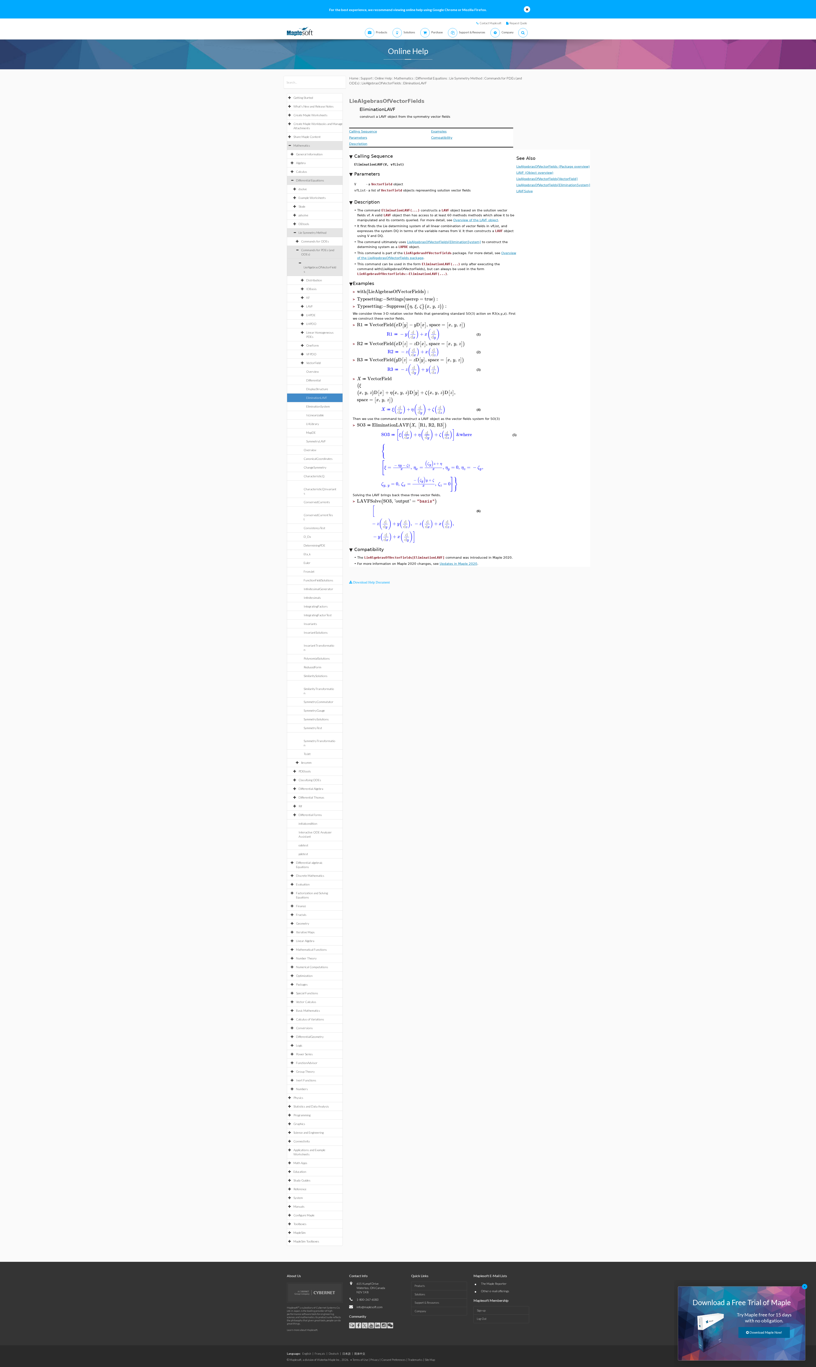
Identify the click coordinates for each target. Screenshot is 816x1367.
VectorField (313, 363)
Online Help (383, 78)
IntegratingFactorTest (318, 615)
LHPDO (311, 324)
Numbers (302, 1089)
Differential (313, 380)
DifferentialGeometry (310, 1036)
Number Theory (306, 958)
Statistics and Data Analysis (311, 1106)
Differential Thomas (311, 797)
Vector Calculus (306, 1002)
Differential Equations (310, 180)
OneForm (312, 345)
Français (320, 1353)
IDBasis (311, 289)
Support (367, 78)
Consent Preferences (393, 1359)
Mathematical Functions (311, 949)
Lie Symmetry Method (312, 232)
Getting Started (303, 97)
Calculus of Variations (310, 1019)
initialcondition (308, 823)
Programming (301, 1115)
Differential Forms (310, 815)
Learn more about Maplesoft (302, 1330)
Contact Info (358, 1276)
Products (420, 1286)
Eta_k (307, 554)
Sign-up (481, 1310)
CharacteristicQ (314, 476)
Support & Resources (427, 1302)
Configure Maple (303, 1215)
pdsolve (303, 215)
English (306, 1353)
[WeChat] (390, 1325)
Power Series (304, 1054)
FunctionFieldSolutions (318, 580)
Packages (302, 984)
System (298, 1198)
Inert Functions (306, 1080)
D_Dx (307, 536)
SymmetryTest (313, 728)
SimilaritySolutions (315, 676)
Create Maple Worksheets (310, 115)
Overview (312, 371)
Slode (302, 206)
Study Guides (301, 1180)
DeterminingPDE (314, 545)
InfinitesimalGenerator (318, 589)
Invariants (310, 624)
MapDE (311, 432)
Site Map (430, 1359)
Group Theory (305, 1071)
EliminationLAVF (316, 397)
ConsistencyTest (314, 528)
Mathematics (301, 145)
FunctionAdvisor (306, 1063)
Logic (299, 1045)
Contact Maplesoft (490, 23)
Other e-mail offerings (495, 1291)
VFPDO (311, 354)
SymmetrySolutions (316, 719)
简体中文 (359, 1353)
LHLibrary (312, 424)
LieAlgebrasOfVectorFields (381, 83)
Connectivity (301, 1141)
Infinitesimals (312, 597)
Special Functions (307, 993)
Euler (307, 563)
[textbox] (393, 292)
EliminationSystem (318, 406)
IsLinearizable (315, 415)
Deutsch (334, 1353)
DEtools (304, 224)
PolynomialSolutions (317, 658)
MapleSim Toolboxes (306, 1241)
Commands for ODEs (315, 241)
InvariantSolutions (316, 632)
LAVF (309, 306)
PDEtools (305, 771)
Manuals (299, 1206)
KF (308, 297)
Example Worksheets (312, 198)
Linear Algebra (305, 941)
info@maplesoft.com (369, 1307)
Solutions (420, 1294)
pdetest (303, 854)
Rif (300, 806)
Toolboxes (299, 1224)
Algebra (301, 163)
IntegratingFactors (316, 606)
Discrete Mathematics (310, 875)
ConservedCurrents (317, 502)
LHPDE (311, 315)
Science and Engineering (308, 1132)
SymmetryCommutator (318, 702)
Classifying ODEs (310, 780)
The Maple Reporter (494, 1283)
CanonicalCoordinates (318, 458)
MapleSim (299, 1232)
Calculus (301, 171)
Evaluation (303, 884)
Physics (298, 1097)
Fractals (301, 915)
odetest (303, 845)
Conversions (304, 1028)
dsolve (303, 189)
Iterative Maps (305, 932)
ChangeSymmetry (315, 467)
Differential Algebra (311, 788)
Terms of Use (360, 1359)
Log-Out (481, 1318)
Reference (299, 1189)
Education (299, 1171)
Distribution (314, 280)
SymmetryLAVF (316, 441)
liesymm (306, 762)
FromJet (309, 571)
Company (420, 1311)
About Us (294, 1276)
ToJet (307, 754)
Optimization (304, 975)
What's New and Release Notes (313, 106)
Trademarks (415, 1359)
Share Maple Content (307, 137)
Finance (301, 906)
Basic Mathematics (308, 1010)
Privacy (374, 1359)
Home (353, 78)
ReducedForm (312, 667)
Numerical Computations (312, 967)
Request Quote (518, 23)
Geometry (302, 923)
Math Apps (300, 1163)
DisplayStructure (317, 389)
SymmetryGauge (314, 710)
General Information (309, 154)
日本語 (346, 1353)
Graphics (299, 1124)
